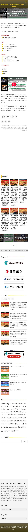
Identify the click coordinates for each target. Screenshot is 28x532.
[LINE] (16, 116)
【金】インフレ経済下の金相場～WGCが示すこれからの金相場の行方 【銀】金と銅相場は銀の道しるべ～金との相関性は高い (23, 194)
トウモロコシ (6, 411)
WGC (9, 409)
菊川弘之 (12, 427)
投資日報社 (7, 420)
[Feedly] (11, 116)
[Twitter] (13, 116)
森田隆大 (12, 424)
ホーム (14, 245)
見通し (16, 427)
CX (14, 125)
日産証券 (11, 421)
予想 (24, 414)
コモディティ (19, 127)
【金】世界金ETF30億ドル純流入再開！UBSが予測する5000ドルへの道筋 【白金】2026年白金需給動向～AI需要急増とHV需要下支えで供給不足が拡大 (14, 196)
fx (18, 404)
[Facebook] (2, 116)
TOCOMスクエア (14, 127)
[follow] (2, 121)
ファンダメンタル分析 (17, 412)
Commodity (11, 125)
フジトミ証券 (7, 414)
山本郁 (14, 128)
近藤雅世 (23, 130)
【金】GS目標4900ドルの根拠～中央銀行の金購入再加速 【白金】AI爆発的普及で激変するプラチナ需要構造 (14, 221)
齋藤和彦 (17, 431)
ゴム (21, 409)
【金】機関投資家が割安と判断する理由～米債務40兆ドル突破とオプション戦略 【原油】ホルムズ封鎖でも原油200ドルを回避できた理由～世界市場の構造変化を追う (5, 196)
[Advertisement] (14, 461)
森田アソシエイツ (5, 424)
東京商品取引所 (19, 128)
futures (17, 125)
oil (24, 125)
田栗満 (19, 424)
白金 (22, 423)
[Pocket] (8, 116)
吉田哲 (6, 417)
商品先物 (10, 128)
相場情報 (5, 427)
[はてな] (5, 116)
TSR (7, 409)
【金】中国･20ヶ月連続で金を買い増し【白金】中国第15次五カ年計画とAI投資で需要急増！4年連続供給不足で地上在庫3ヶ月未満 (5, 222)
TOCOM (3, 406)
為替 (23, 128)
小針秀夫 (20, 417)
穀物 (10, 427)
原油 (7, 128)
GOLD (22, 125)
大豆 (16, 417)
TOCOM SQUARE (6, 127)
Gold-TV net (5, 125)
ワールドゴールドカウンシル (17, 414)
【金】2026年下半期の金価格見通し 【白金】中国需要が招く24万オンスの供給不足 (23, 220)
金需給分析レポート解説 (8, 431)
